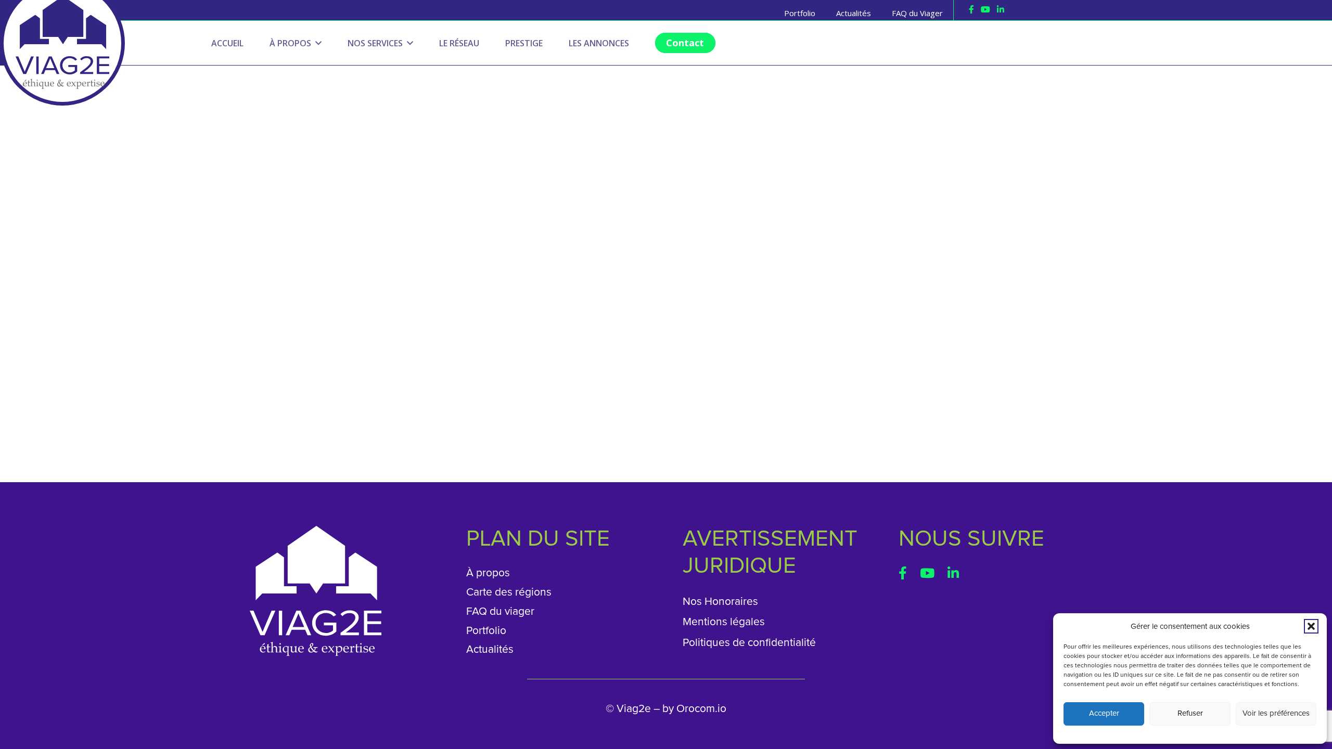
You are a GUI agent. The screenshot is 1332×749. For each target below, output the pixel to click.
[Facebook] (971, 9)
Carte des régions (509, 592)
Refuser (1190, 713)
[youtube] (985, 9)
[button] (1311, 626)
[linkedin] (953, 572)
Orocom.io (701, 708)
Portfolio (486, 630)
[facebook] (903, 572)
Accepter (1104, 713)
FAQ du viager (500, 611)
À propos (488, 572)
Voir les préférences (1276, 713)
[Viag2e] (62, 17)
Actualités (490, 649)
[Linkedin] (1000, 9)
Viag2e (634, 708)
